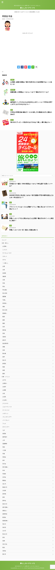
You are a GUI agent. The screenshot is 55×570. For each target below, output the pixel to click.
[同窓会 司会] (29, 67)
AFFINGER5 (41, 568)
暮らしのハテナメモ (27, 8)
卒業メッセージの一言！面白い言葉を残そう (23, 230)
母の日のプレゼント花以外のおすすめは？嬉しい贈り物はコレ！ (31, 122)
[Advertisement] (27, 49)
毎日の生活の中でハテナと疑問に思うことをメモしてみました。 (27, 566)
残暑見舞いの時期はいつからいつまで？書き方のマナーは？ (29, 92)
